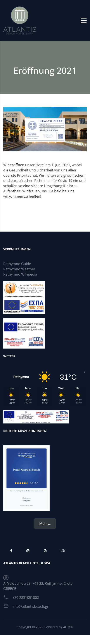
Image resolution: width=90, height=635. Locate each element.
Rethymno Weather (19, 269)
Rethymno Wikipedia (20, 274)
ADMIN (68, 627)
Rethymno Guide (17, 263)
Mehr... (45, 523)
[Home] (19, 20)
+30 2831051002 (25, 597)
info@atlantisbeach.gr (30, 606)
